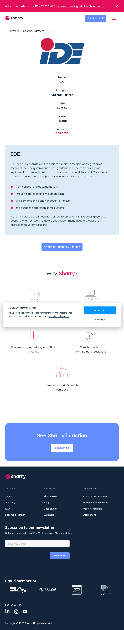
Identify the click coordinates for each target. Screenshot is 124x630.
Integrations (89, 514)
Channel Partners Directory (62, 246)
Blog (46, 502)
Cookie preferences (59, 316)
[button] (114, 18)
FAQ (7, 508)
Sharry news (50, 496)
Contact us (62, 447)
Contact (9, 496)
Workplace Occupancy (95, 502)
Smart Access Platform (95, 496)
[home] (14, 18)
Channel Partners (33, 31)
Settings (100, 319)
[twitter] (24, 611)
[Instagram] (16, 611)
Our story (10, 502)
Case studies (50, 508)
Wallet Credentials (92, 508)
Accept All (100, 310)
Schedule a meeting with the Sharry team (78, 6)
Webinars (49, 514)
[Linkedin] (7, 611)
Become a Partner (15, 514)
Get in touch (96, 18)
